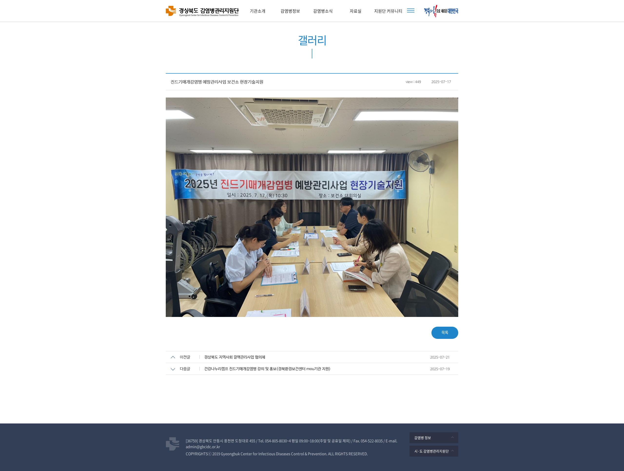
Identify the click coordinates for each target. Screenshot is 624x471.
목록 (444, 332)
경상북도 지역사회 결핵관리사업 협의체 (234, 357)
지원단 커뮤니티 (388, 11)
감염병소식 (323, 11)
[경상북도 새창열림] (441, 11)
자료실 (355, 11)
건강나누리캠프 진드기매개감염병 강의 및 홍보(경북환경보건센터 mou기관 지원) (267, 369)
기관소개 (257, 11)
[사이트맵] (410, 10)
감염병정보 (290, 11)
